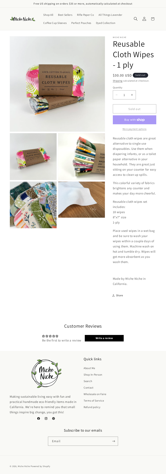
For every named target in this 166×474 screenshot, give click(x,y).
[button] (135, 19)
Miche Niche (24, 466)
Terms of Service (94, 400)
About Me (89, 368)
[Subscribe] (113, 441)
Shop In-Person (93, 374)
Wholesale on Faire (95, 394)
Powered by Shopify (40, 466)
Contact (89, 387)
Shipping (118, 80)
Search (88, 381)
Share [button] (119, 295)
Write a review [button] (104, 338)
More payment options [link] (135, 128)
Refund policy (92, 407)
